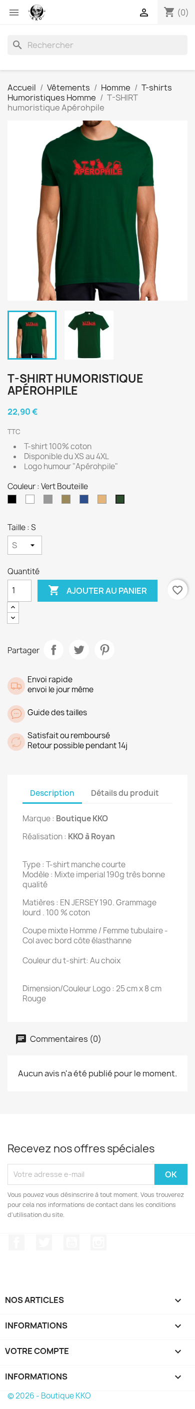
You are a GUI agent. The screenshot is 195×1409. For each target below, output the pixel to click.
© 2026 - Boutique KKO (49, 1395)
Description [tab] (52, 793)
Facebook (16, 1242)
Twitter (44, 1242)
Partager (54, 650)
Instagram (98, 1242)
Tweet (79, 650)
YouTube (72, 1242)
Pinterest (104, 650)
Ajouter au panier (97, 590)
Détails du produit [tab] (125, 793)
